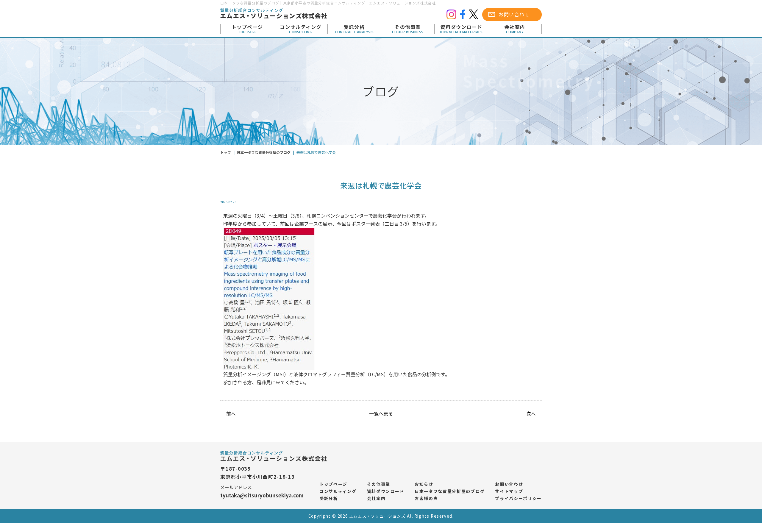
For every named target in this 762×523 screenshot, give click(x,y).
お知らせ (424, 484)
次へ (531, 413)
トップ (225, 152)
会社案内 (514, 29)
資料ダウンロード (461, 29)
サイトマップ (509, 491)
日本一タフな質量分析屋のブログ (450, 491)
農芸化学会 (385, 215)
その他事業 (408, 29)
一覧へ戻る (381, 413)
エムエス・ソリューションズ (377, 516)
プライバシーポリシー (518, 498)
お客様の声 (426, 498)
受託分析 (354, 29)
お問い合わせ (514, 14)
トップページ (247, 29)
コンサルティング (300, 29)
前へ (231, 413)
